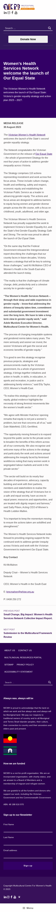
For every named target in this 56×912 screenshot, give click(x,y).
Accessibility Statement (18, 672)
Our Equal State (43, 154)
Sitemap (8, 664)
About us (9, 650)
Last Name (8, 837)
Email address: (10, 850)
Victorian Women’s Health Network (26, 135)
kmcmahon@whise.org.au (20, 592)
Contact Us (25, 650)
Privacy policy (25, 664)
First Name (8, 824)
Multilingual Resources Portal (23, 657)
